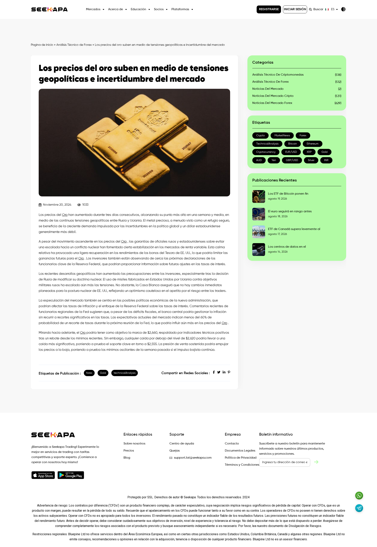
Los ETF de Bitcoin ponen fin (288, 193)
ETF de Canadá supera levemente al (294, 229)
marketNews (282, 135)
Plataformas (180, 9)
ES (332, 9)
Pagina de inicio (42, 45)
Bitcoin (292, 143)
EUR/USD (291, 152)
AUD (259, 160)
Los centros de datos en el (287, 246)
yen (274, 160)
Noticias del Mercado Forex (272, 103)
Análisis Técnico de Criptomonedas (278, 74)
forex (89, 373)
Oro (65, 215)
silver (311, 160)
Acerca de (115, 9)
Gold (103, 373)
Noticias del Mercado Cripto (273, 96)
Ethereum (312, 143)
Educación (138, 9)
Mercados (93, 9)
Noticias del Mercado (268, 89)
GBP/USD (292, 160)
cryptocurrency (265, 152)
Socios (159, 9)
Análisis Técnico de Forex (74, 45)
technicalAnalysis (124, 373)
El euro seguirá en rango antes (290, 211)
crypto (260, 135)
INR (326, 160)
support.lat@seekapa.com (193, 457)
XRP (309, 152)
